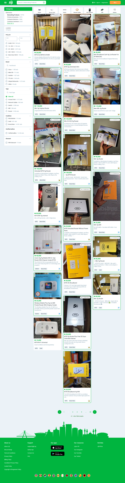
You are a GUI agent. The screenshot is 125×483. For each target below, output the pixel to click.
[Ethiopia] (53, 475)
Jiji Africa (100, 446)
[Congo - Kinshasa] (75, 475)
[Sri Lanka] (71, 475)
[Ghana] (49, 475)
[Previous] (59, 412)
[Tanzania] (44, 475)
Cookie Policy (8, 466)
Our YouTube (77, 453)
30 (90, 412)
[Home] (11, 2)
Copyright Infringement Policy (12, 469)
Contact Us (31, 453)
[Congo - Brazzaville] (80, 475)
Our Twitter (77, 456)
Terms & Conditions (9, 453)
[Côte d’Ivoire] (62, 475)
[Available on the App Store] (57, 447)
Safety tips (31, 449)
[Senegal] (58, 475)
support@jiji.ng (32, 446)
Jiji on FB (76, 446)
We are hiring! (8, 449)
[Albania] (84, 475)
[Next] (95, 412)
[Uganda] (40, 475)
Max (21, 38)
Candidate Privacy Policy (11, 463)
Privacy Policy (8, 456)
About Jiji (7, 446)
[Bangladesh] (66, 475)
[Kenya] (36, 475)
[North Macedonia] (88, 475)
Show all (10, 96)
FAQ (29, 456)
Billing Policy (7, 459)
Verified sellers (16, 133)
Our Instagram (78, 449)
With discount (14, 142)
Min (8, 38)
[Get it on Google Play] (57, 454)
